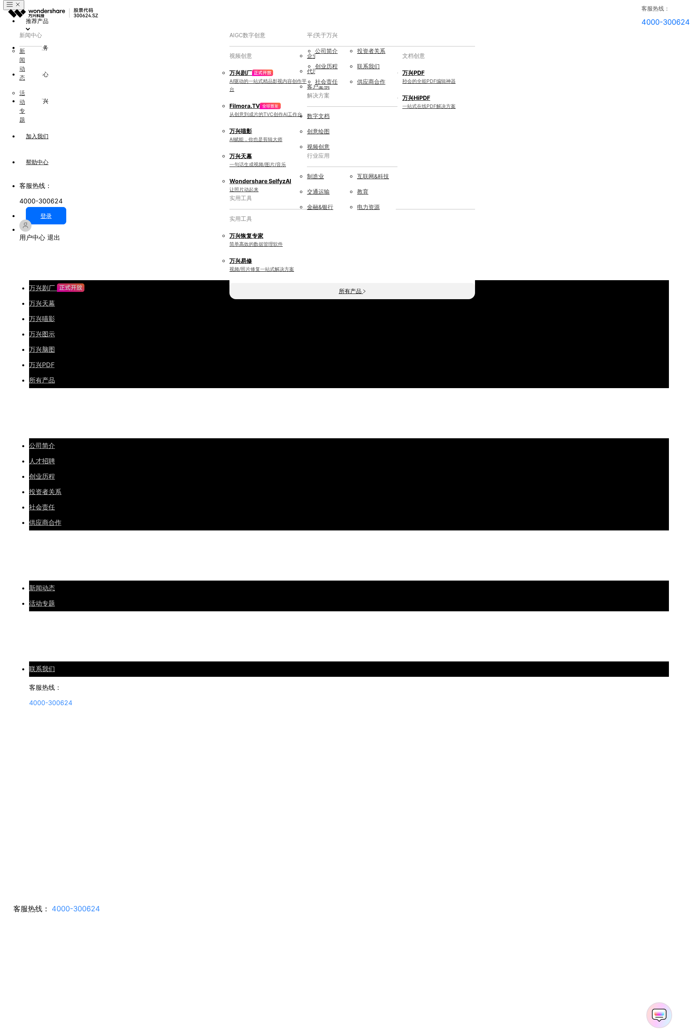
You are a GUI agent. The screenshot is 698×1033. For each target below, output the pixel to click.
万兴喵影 (42, 319)
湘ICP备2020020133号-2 (32, 996)
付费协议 (171, 996)
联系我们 (42, 669)
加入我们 (37, 136)
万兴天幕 (42, 303)
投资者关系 (45, 492)
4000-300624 (76, 908)
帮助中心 (37, 161)
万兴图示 (42, 334)
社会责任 (42, 507)
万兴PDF (42, 365)
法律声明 (81, 996)
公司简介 (42, 446)
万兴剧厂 (43, 288)
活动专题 (42, 603)
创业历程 (42, 476)
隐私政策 (111, 996)
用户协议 (141, 996)
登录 (46, 215)
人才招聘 (42, 461)
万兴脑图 (42, 349)
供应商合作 (45, 522)
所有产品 (42, 380)
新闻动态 (42, 588)
